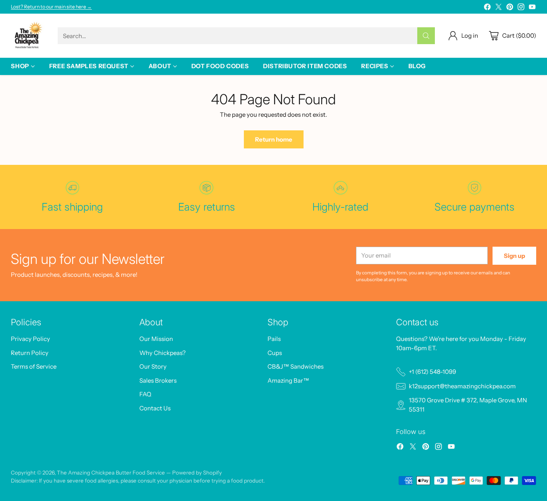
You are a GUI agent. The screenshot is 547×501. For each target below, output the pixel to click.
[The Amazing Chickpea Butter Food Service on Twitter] (499, 8)
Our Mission (156, 339)
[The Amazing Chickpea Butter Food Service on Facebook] (487, 8)
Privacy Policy (30, 339)
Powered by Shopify (197, 472)
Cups (274, 353)
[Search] (426, 35)
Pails (274, 339)
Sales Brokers (158, 380)
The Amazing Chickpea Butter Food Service (111, 472)
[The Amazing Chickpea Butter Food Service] (28, 35)
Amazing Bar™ (288, 380)
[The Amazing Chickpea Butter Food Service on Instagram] (521, 8)
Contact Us (155, 408)
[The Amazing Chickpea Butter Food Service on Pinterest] (510, 8)
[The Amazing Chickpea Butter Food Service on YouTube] (532, 8)
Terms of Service (33, 366)
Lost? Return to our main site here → (51, 7)
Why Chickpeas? (162, 353)
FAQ (145, 394)
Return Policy (29, 353)
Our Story (153, 366)
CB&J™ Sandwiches (295, 366)
